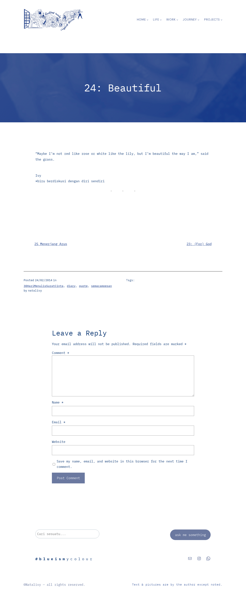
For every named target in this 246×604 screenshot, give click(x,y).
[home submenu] (147, 20)
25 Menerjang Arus (50, 244)
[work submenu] (177, 20)
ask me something (190, 535)
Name (57, 402)
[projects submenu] (221, 20)
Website (58, 441)
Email (58, 422)
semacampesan (101, 286)
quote (83, 286)
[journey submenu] (198, 20)
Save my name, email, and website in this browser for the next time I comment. (122, 464)
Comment (60, 352)
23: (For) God (199, 244)
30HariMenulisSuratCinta (43, 286)
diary (71, 286)
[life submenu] (161, 20)
